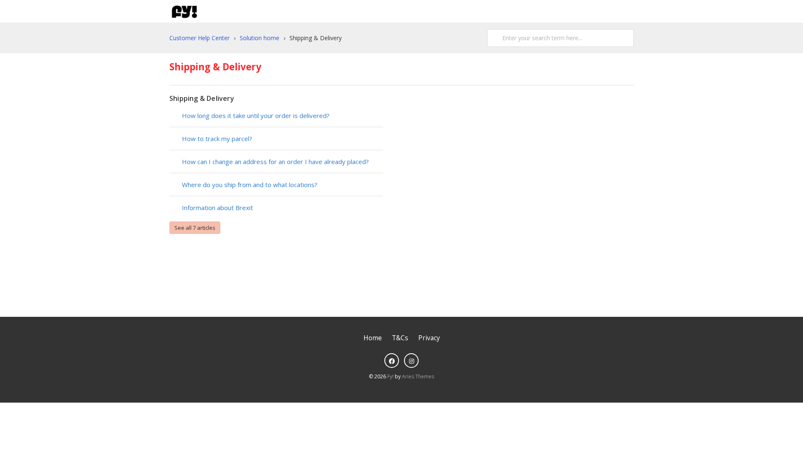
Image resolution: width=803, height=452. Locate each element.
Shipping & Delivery (201, 98)
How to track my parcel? (217, 138)
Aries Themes (418, 376)
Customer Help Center (199, 38)
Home (372, 338)
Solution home (259, 38)
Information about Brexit (217, 207)
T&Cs (400, 338)
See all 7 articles (194, 227)
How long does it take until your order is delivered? (256, 115)
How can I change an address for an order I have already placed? (275, 161)
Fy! (390, 376)
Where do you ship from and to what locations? (249, 184)
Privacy (429, 338)
